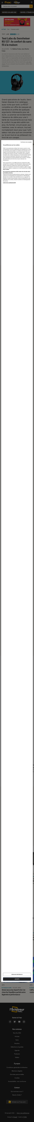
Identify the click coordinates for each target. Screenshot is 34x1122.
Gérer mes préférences (17, 974)
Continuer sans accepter (26, 142)
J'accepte (17, 979)
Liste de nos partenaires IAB (9, 182)
